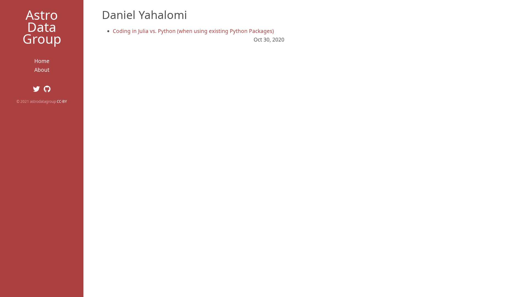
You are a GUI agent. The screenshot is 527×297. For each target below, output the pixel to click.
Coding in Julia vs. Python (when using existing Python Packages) (193, 31)
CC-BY (62, 101)
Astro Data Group (42, 27)
